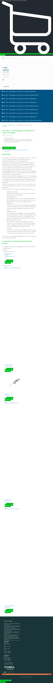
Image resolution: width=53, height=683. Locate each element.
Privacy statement (42, 674)
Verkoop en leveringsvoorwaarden (24, 674)
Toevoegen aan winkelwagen (9, 148)
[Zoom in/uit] (1, 680)
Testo (9, 125)
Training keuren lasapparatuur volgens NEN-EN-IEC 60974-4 (12, 639)
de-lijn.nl (31, 677)
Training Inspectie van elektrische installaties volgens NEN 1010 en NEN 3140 (11, 627)
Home (3, 125)
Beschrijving (7, 151)
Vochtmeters (25, 149)
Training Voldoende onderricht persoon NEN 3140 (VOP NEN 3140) (12, 630)
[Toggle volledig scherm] (4, 680)
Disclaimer (15, 674)
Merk (6, 125)
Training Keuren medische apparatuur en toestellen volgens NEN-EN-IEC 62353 (11, 636)
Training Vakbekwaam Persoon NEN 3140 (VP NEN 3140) (11, 633)
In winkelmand (2, 55)
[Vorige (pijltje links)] (1, 682)
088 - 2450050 (8, 651)
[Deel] (7, 680)
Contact (11, 674)
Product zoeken (5, 74)
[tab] (21, 151)
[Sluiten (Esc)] (10, 680)
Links (46, 674)
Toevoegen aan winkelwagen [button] (9, 261)
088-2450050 (6, 68)
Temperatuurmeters (16, 149)
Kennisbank (8, 674)
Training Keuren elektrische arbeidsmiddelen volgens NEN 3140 (12, 624)
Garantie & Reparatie (34, 674)
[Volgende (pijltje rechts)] (4, 682)
